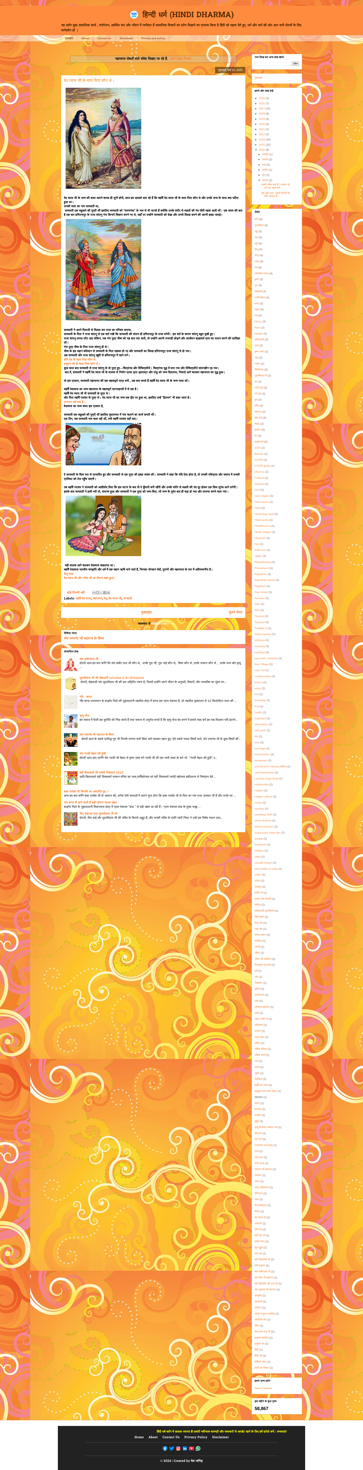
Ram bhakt (261, 592)
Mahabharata (263, 561)
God (257, 489)
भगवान (258, 1030)
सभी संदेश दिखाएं (180, 59)
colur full (260, 670)
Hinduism (260, 537)
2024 (262, 139)
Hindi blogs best (264, 513)
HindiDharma (262, 525)
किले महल (259, 916)
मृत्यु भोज (84, 716)
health (258, 712)
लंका (257, 1199)
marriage (260, 748)
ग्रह (256, 357)
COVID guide (262, 465)
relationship (261, 784)
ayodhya (260, 652)
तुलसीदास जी (261, 375)
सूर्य (256, 243)
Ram (257, 327)
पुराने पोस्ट (236, 612)
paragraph (261, 760)
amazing (260, 646)
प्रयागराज (259, 994)
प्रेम (256, 1000)
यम (256, 267)
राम (256, 315)
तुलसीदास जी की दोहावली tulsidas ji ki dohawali (112, 678)
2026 (262, 149)
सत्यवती (127, 598)
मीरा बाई (258, 417)
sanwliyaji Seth (263, 814)
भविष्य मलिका (261, 1048)
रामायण (258, 1175)
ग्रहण (257, 363)
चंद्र (257, 255)
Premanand (262, 568)
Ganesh (259, 483)
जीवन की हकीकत (263, 958)
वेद (105, 598)
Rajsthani (260, 586)
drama (258, 682)
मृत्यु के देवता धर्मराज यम (266, 1127)
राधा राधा (259, 1157)
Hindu (258, 321)
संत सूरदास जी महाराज (265, 1289)
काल (257, 345)
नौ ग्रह (258, 393)
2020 (262, 124)
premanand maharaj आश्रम (270, 766)
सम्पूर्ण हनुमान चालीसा (265, 1313)
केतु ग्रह (68, 574)
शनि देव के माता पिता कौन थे (79, 360)
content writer (263, 676)
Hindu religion (263, 531)
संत (256, 237)
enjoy (258, 688)
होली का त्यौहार (262, 1367)
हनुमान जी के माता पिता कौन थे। (82, 364)
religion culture (263, 796)
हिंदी (256, 1349)
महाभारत (97, 598)
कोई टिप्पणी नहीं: (76, 593)
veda (258, 856)
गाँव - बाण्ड (86, 697)
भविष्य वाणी (260, 1054)
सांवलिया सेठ (260, 1319)
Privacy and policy (153, 38)
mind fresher (262, 754)
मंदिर (257, 405)
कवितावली (259, 339)
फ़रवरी (265, 159)
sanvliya (259, 808)
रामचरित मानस (261, 273)
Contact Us (171, 1437)
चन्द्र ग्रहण (260, 934)
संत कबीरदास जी (89, 659)
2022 (262, 134)
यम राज (258, 1139)
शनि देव (258, 1229)
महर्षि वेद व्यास (83, 598)
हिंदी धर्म (258, 1355)
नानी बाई (259, 387)
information (261, 724)
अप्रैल (265, 169)
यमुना (257, 309)
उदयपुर (258, 886)
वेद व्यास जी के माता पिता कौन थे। (89, 80)
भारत (257, 1067)
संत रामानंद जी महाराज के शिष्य (84, 638)
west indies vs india (266, 868)
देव (256, 381)
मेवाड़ (257, 423)
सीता (257, 1325)
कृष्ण (257, 279)
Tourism (259, 616)
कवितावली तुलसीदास (264, 910)
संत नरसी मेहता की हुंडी (93, 753)
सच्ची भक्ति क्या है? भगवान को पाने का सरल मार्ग (275, 186)
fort (257, 694)
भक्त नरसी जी (261, 1018)
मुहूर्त (257, 1121)
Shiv (257, 610)
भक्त (257, 1012)
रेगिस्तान (259, 1193)
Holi (257, 544)
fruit (257, 706)
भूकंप (257, 1073)
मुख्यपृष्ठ (69, 38)
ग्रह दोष (258, 928)
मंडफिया (258, 1078)
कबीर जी (259, 892)
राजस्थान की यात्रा (264, 1145)
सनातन (258, 1307)
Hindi (258, 507)
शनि (256, 219)
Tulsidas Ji (261, 628)
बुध (256, 399)
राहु (256, 231)
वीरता (257, 1211)
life (256, 736)
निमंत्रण (258, 982)
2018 (262, 113)
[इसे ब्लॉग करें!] (97, 593)
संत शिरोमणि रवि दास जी (266, 1283)
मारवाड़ (258, 1109)
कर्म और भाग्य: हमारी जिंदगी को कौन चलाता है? (275, 195)
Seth (257, 603)
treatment (260, 844)
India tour (260, 549)
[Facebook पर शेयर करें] (105, 593)
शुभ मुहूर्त (259, 1247)
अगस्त (265, 180)
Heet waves (262, 501)
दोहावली (258, 291)
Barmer (259, 453)
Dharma (259, 471)
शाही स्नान (259, 1241)
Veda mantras (263, 634)
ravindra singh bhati (266, 778)
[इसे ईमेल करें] (94, 593)
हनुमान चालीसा (261, 1337)
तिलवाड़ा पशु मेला (263, 964)
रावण (257, 1181)
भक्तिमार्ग (259, 1024)
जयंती (257, 946)
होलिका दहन (260, 1361)
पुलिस (257, 988)
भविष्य (257, 1043)
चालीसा (258, 940)
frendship (260, 700)
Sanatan (260, 598)
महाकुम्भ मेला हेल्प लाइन (266, 1091)
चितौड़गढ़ (259, 369)
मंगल (257, 303)
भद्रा (257, 261)
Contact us (104, 38)
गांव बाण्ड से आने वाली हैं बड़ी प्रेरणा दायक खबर (90, 802)
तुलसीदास (259, 225)
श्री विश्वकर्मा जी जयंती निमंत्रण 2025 (101, 773)
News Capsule (263, 1388)
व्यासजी (258, 1223)
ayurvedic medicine (266, 658)
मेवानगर (258, 1133)
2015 (262, 98)
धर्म (256, 970)
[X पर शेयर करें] (101, 593)
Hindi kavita (261, 519)
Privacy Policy (195, 1437)
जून (264, 174)
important (260, 718)
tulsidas (259, 850)
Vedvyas (260, 640)
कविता (258, 904)
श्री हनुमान (260, 1265)
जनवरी (265, 154)
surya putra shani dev (268, 832)
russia (258, 802)
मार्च (264, 164)
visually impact (263, 862)
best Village (261, 664)
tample (259, 333)
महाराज (258, 411)
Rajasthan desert (265, 579)
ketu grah (260, 730)
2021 (262, 129)
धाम (256, 976)
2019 (262, 118)
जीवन (257, 952)
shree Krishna (263, 820)
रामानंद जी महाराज (263, 1169)
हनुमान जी (259, 1343)
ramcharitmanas (264, 772)
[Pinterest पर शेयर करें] (108, 593)
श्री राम (258, 1253)
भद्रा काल (259, 1036)
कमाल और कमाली (263, 898)
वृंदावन (258, 429)
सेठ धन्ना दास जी (262, 1331)
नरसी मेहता (260, 297)
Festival (259, 477)
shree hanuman (264, 826)
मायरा (257, 1103)
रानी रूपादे (259, 1163)
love (257, 742)
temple (259, 838)
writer (258, 874)
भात (256, 1061)
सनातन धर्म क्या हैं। (74, 402)
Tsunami (260, 622)
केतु (256, 249)
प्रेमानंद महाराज (262, 1006)
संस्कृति (258, 1295)
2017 (262, 108)
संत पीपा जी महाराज (264, 1277)
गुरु (256, 285)
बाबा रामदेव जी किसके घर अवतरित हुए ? (86, 791)
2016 (262, 103)
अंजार (257, 880)
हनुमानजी (259, 441)
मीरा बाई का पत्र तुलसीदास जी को (99, 814)
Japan (258, 555)
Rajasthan (261, 574)
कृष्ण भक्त (259, 351)
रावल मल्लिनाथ (262, 1187)
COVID (259, 459)
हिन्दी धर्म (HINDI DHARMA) (188, 15)
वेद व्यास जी (115, 598)
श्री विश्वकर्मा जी (262, 1259)
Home (139, 1437)
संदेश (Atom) (160, 624)
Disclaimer (126, 38)
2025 (262, 144)
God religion (262, 495)
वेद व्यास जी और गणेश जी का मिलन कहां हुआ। (90, 578)
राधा (256, 1151)
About (85, 38)
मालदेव (258, 1115)
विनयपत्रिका (261, 1205)
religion (259, 790)
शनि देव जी (260, 1235)
